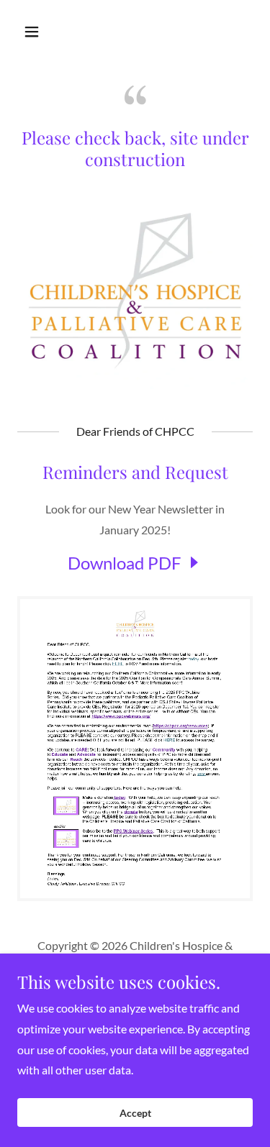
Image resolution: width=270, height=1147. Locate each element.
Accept (135, 1113)
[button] (44, 31)
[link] (135, 562)
